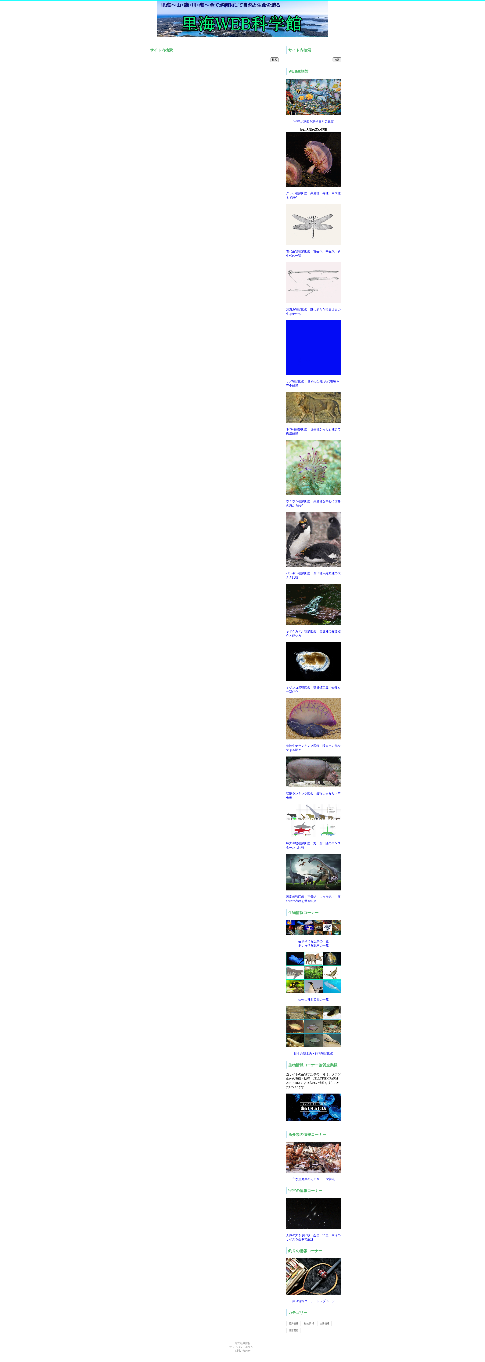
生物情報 (324, 1323)
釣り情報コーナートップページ (313, 1301)
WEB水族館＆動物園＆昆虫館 (313, 121)
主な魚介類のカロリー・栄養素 (313, 1179)
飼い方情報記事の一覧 (313, 945)
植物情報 (309, 1323)
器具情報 (293, 1323)
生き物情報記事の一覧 (313, 941)
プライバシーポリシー (242, 1347)
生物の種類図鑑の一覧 (313, 999)
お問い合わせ (242, 1350)
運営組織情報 (242, 1343)
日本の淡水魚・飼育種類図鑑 (313, 1053)
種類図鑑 (293, 1330)
